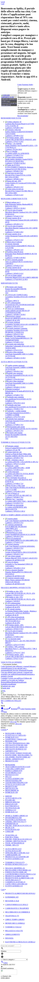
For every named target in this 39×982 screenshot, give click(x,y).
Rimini (13, 684)
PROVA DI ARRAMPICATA (27, 540)
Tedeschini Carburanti (12, 346)
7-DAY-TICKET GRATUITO (26, 558)
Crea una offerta (6, 672)
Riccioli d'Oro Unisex (12, 175)
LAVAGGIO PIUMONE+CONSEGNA (16, 331)
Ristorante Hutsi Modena (13, 254)
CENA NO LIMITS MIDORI (27, 277)
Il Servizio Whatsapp (18, 670)
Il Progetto (29, 670)
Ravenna (8, 684)
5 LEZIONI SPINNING (26, 546)
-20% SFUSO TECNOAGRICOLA (14, 620)
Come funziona (6, 666)
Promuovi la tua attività (14, 668)
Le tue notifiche (11, 674)
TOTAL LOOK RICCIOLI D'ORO (18, 176)
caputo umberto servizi (13, 310)
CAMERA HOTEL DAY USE (21, 456)
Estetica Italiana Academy (14, 132)
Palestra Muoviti (10, 558)
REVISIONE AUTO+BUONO (15, 290)
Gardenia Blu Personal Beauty (15, 124)
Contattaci (4, 678)
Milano (9, 682)
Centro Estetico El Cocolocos (15, 183)
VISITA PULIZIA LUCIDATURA (19, 160)
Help (9, 670)
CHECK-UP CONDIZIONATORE (17, 311)
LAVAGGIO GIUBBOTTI (28, 324)
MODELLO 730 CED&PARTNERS (18, 339)
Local (3, 2)
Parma (19, 682)
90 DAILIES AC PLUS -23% (24, 599)
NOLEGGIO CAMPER (25, 448)
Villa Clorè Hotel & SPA (13, 487)
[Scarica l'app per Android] (8, 686)
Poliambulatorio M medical (14, 391)
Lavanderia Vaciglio (12, 297)
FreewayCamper (11, 448)
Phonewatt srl (10, 318)
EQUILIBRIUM (11, 526)
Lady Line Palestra (11, 521)
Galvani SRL (9, 139)
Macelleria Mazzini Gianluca (15, 212)
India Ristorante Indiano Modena (16, 204)
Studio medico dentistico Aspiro (16, 159)
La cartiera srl (10, 153)
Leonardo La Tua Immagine (14, 564)
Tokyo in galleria (11, 262)
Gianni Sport (9, 534)
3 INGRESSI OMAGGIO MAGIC (17, 581)
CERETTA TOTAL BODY (24, 474)
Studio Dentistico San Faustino (15, 145)
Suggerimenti (21, 674)
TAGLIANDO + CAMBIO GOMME (18, 414)
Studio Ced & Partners (13, 338)
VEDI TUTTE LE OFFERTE (11, 662)
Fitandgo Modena (11, 572)
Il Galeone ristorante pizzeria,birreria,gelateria (13, 245)
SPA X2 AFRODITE (22, 153)
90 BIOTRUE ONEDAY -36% (25, 627)
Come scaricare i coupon (20, 672)
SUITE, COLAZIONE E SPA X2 (26, 462)
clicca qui (13, 722)
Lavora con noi (13, 678)
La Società (9, 676)
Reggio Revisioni (11, 289)
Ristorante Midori (11, 277)
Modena (14, 682)
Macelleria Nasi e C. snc (13, 641)
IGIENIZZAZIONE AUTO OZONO (24, 429)
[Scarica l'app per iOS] (5, 688)
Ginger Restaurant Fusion (14, 220)
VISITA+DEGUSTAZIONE (26, 552)
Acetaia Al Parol (10, 552)
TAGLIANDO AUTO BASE (26, 407)
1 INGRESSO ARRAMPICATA (16, 527)
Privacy (21, 678)
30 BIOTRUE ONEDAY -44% (25, 139)
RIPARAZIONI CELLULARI (25, 318)
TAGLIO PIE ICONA (18, 169)
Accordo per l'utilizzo (16, 680)
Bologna (4, 682)
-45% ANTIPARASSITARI (24, 305)
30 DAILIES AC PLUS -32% (24, 593)
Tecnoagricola (10, 305)
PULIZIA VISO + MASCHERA (26, 501)
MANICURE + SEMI (22, 468)
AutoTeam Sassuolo (12, 354)
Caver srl (8, 429)
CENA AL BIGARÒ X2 (23, 495)
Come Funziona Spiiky (25, 85)
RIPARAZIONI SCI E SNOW (24, 534)
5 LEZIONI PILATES (26, 521)
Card (2, 4)
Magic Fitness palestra (12, 580)
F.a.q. (7, 680)
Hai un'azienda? (22, 116)
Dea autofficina (10, 399)
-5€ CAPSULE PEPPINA (21, 613)
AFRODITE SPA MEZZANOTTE (16, 508)
